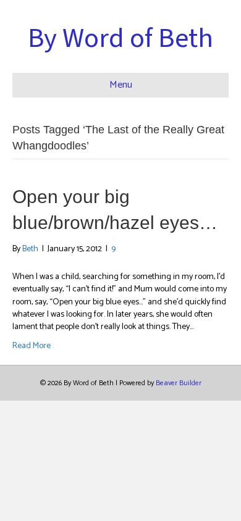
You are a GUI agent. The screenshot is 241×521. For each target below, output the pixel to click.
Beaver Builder (178, 383)
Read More (31, 346)
